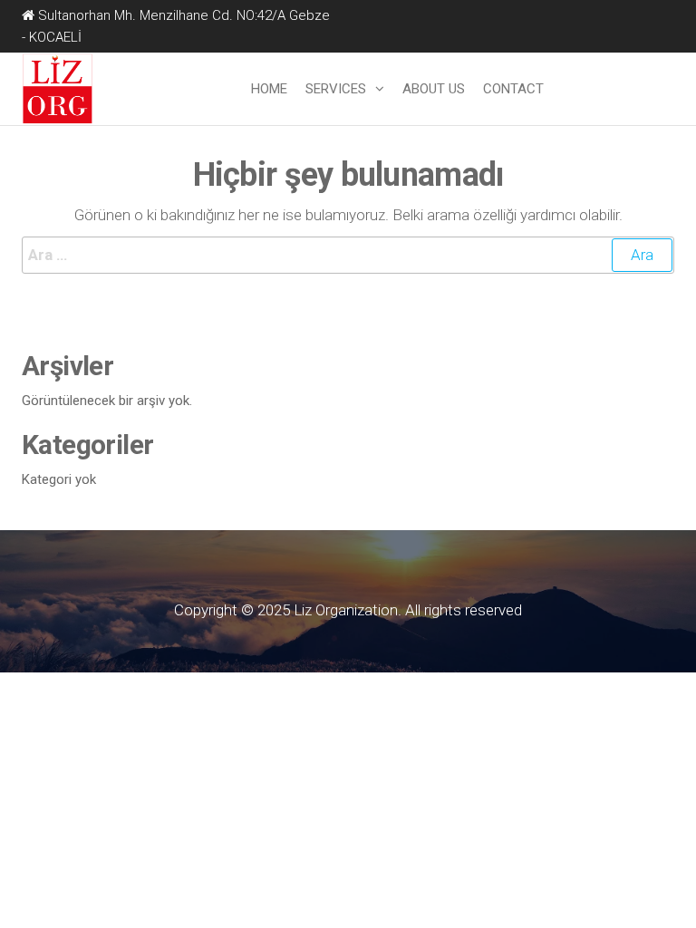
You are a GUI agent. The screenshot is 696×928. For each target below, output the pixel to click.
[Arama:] (348, 255)
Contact (513, 89)
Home (269, 89)
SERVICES (335, 89)
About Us (433, 89)
